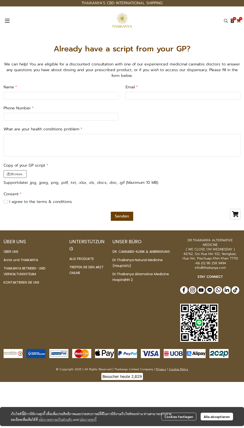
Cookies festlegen (178, 416)
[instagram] (192, 290)
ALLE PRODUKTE (81, 258)
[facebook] (184, 290)
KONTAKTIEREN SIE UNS (21, 282)
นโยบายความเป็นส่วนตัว (55, 419)
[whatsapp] (218, 290)
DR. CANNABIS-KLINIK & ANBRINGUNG (141, 251)
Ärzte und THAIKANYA (21, 260)
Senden (122, 216)
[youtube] (201, 290)
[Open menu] (7, 21)
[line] (210, 290)
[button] (226, 20)
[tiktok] (235, 290)
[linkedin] (227, 290)
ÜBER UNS (11, 251)
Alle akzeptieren (217, 416)
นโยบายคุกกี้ (88, 419)
